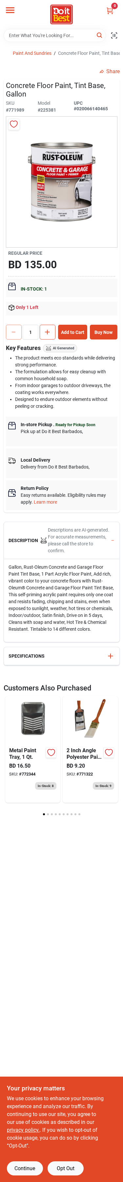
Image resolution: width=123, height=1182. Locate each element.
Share (113, 71)
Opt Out (65, 1168)
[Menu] (10, 10)
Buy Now (103, 332)
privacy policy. (23, 1130)
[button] (61, 540)
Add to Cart (72, 332)
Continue (24, 1168)
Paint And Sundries (32, 53)
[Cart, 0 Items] (110, 10)
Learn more (45, 502)
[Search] (100, 35)
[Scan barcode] (114, 35)
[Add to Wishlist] (14, 124)
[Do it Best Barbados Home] (61, 14)
